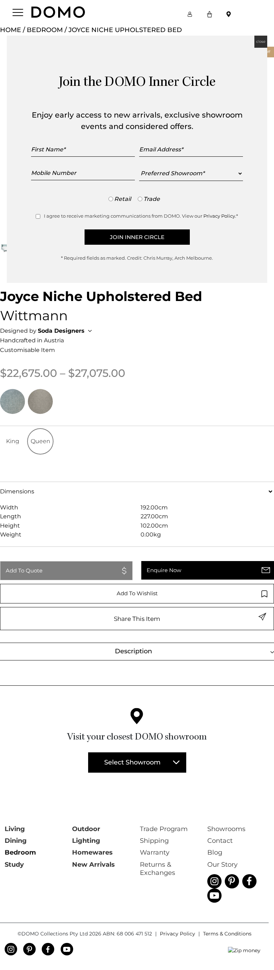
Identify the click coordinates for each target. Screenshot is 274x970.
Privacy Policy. (219, 216)
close (260, 41)
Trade (151, 199)
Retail (122, 199)
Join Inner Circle (137, 237)
